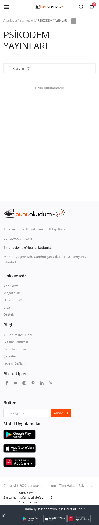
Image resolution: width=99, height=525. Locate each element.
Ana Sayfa (10, 20)
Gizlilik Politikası (15, 342)
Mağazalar (11, 293)
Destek (8, 314)
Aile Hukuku (28, 502)
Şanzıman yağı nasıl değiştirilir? (27, 497)
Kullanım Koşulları (17, 335)
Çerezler (9, 356)
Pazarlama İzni (14, 349)
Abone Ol (61, 413)
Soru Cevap (28, 492)
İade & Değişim (15, 363)
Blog (6, 307)
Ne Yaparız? (12, 300)
